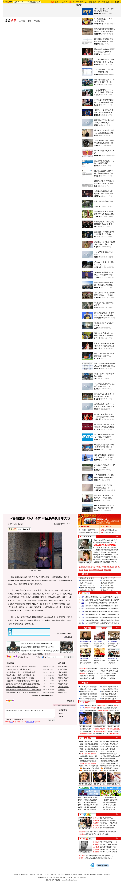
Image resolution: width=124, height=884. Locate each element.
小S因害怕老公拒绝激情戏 (109, 559)
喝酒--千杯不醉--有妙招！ (109, 699)
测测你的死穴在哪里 (66, 652)
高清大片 (104, 628)
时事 (82, 620)
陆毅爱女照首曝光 (114, 731)
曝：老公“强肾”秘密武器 (88, 699)
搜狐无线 (88, 702)
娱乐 (63, 2)
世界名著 (100, 708)
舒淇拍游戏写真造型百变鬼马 (110, 766)
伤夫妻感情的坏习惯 (86, 691)
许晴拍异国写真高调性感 (108, 820)
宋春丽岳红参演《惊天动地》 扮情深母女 (21, 666)
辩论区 (61, 716)
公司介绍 (86, 875)
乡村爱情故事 (84, 658)
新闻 (82, 611)
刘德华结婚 (107, 570)
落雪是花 (97, 559)
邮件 (99, 2)
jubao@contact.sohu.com (70, 880)
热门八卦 (96, 818)
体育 (56, 2)
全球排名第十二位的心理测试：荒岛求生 (36, 654)
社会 (82, 623)
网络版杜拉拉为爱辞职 (108, 758)
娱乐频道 (22, 21)
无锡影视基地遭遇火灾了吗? (109, 600)
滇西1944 (93, 671)
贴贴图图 (96, 844)
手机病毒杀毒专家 (91, 710)
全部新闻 (100, 875)
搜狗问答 (84, 593)
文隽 (95, 542)
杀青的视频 (62, 672)
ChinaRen (21, 2)
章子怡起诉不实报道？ (92, 597)
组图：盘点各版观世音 (108, 749)
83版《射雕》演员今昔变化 (89, 758)
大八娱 (96, 547)
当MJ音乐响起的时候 (110, 770)
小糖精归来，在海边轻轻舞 (108, 852)
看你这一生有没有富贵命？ (31, 651)
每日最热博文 (90, 567)
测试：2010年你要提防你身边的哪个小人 (36, 644)
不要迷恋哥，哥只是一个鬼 (108, 842)
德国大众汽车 (63, 684)
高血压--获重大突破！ (108, 585)
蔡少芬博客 (62, 681)
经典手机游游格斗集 (103, 710)
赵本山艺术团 (63, 687)
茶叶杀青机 (62, 666)
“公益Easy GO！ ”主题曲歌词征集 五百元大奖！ (100, 832)
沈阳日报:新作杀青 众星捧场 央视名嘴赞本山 (23, 684)
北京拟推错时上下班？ (92, 600)
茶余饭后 (87, 738)
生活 (82, 606)
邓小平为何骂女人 (85, 641)
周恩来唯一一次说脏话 (108, 678)
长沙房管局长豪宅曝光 (92, 611)
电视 (29, 21)
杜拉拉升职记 (101, 705)
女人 (86, 2)
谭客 (95, 552)
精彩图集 (82, 834)
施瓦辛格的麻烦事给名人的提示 (108, 555)
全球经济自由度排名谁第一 (109, 608)
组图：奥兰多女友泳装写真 (109, 746)
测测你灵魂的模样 (13, 652)
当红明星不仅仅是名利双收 (108, 847)
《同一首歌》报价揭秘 (90, 770)
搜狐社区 (87, 814)
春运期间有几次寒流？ (92, 606)
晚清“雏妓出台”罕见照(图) (109, 754)
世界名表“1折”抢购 (86, 583)
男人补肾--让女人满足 (108, 578)
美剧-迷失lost (92, 668)
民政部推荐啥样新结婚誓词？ (109, 617)
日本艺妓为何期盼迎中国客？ (109, 620)
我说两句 (118, 2)
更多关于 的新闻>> (43, 695)
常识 (82, 608)
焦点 (82, 600)
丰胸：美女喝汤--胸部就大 (109, 696)
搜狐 (15, 2)
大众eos (61, 690)
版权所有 (83, 877)
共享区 (82, 710)
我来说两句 (57, 524)
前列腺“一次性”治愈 (107, 588)
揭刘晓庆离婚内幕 (100, 729)
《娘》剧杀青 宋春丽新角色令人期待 (20, 678)
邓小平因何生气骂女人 (108, 676)
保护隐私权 (68, 875)
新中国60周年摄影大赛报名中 (88, 530)
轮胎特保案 (113, 567)
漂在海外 (82, 856)
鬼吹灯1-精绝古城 (90, 708)
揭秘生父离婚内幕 (113, 726)
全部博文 (107, 875)
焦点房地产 (33, 2)
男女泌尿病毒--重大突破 (108, 580)
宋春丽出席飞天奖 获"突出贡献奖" (19, 669)
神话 (102, 671)
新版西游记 (97, 658)
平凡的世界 (106, 708)
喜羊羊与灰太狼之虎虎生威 (109, 668)
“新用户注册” (30, 722)
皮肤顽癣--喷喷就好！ (108, 583)
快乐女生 (100, 570)
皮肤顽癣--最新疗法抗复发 (109, 689)
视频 (90, 2)
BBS (112, 2)
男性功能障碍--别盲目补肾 (109, 691)
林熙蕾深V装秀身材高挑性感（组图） (97, 834)
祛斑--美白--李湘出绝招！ (109, 694)
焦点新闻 (96, 842)
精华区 (61, 713)
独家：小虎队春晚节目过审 (109, 742)
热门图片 (96, 828)
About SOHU (77, 875)
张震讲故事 (109, 705)
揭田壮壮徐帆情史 (85, 726)
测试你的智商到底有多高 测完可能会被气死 (37, 647)
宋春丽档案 (62, 693)
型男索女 (96, 852)
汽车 (77, 2)
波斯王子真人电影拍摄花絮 (89, 766)
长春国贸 (97, 550)
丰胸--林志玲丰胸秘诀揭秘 (88, 687)
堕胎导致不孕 (63, 669)
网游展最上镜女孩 (85, 563)
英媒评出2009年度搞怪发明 (108, 844)
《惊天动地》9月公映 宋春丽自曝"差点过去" (22, 672)
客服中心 (54, 875)
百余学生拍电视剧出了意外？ (109, 606)
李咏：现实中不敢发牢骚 (91, 768)
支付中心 (32, 875)
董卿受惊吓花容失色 (106, 818)
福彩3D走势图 (115, 710)
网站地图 (93, 875)
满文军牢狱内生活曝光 (111, 768)
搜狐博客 (87, 537)
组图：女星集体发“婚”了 (108, 751)
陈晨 (95, 557)
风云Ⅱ (88, 671)
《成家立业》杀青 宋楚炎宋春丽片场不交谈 (22, 681)
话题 (82, 614)
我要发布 (70, 701)
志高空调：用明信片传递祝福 (88, 532)
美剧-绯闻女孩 (112, 658)
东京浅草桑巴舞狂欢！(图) (88, 756)
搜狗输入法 (24, 875)
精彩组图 (96, 825)
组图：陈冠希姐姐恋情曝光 (89, 746)
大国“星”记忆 (107, 526)
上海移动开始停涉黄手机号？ (109, 614)
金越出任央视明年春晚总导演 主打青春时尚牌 (23, 690)
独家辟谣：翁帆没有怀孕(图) (108, 540)
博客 (103, 2)
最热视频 (87, 628)
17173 (27, 2)
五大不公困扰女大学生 (92, 614)
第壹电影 (96, 823)
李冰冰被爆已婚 (99, 726)
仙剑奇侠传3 (108, 671)
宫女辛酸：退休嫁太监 (87, 676)
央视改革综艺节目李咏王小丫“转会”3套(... (22, 687)
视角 (82, 603)
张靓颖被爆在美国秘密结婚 (109, 550)
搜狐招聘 (40, 875)
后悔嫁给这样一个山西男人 (108, 849)
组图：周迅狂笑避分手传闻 (89, 742)
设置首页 (17, 875)
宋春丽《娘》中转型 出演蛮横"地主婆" (20, 675)
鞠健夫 (96, 540)
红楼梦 (116, 705)
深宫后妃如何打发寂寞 (87, 678)
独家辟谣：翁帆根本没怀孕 (109, 761)
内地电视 (37, 21)
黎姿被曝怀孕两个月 (85, 784)
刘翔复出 (98, 567)
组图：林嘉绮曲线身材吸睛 (89, 744)
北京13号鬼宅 (98, 641)
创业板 (86, 570)
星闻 (102, 530)
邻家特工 (83, 671)
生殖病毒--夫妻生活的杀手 (109, 687)
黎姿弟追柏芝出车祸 (113, 784)
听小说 (82, 708)
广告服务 (47, 875)
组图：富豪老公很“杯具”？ (88, 751)
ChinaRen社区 (87, 838)
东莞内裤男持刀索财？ (92, 620)
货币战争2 (114, 708)
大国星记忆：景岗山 (110, 530)
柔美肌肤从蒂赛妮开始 (87, 588)
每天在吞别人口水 (85, 852)
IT (73, 2)
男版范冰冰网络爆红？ (92, 617)
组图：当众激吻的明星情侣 (89, 749)
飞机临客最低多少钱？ (92, 608)
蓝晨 (95, 555)
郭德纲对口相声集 (91, 705)
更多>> (118, 536)
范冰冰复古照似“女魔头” (107, 828)
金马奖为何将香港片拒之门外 (107, 542)
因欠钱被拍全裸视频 (85, 550)
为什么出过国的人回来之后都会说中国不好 (99, 856)
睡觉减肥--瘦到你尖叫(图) (88, 689)
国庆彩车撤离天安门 (103, 519)
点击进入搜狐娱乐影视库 (88, 763)
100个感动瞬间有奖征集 (88, 761)
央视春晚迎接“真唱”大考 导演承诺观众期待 (22, 693)
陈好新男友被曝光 (114, 734)
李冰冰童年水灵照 (110, 532)
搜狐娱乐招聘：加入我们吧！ (110, 763)
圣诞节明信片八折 (86, 734)
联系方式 (61, 875)
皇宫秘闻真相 (112, 641)
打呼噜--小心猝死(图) (87, 580)
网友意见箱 (102, 865)
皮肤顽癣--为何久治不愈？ (88, 696)
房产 (81, 2)
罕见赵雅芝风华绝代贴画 (108, 825)
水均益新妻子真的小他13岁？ (110, 597)
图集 (102, 532)
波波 (95, 562)
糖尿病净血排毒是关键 (87, 590)
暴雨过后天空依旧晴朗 (104, 858)
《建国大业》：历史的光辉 (108, 823)
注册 (11, 722)
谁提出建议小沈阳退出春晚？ (109, 611)
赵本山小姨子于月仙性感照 (107, 547)
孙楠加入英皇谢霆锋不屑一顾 (107, 562)
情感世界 (96, 849)
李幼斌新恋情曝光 (114, 729)
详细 (107, 523)
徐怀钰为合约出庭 (99, 784)
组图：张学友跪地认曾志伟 (109, 744)
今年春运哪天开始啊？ (92, 623)
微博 (107, 2)
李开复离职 (105, 567)
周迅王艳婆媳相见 (100, 731)
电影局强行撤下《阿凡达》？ (109, 623)
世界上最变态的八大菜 (50, 651)
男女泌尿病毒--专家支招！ (88, 694)
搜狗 (38, 2)
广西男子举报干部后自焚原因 (107, 603)
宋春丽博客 (62, 675)
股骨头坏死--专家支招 (108, 590)
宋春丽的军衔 (63, 678)
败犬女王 (115, 671)
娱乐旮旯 (96, 847)
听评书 (82, 705)
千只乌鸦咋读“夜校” (91, 603)
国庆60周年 (93, 570)
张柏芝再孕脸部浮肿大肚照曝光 (108, 557)
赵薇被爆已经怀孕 (86, 729)
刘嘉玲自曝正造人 (100, 734)
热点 (82, 617)
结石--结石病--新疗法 (87, 585)
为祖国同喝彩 (85, 526)
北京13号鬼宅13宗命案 (108, 673)
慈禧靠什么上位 (93, 673)
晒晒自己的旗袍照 (91, 858)
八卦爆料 (96, 820)
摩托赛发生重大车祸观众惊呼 (110, 756)
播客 (94, 2)
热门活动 (82, 832)
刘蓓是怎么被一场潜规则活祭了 (108, 552)
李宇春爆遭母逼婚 (86, 731)
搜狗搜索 (11, 656)
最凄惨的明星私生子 (85, 828)
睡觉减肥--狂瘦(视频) (87, 578)
